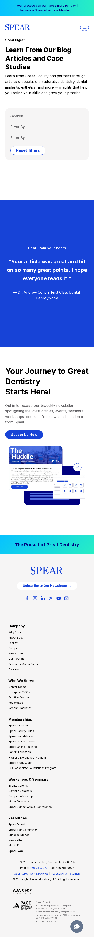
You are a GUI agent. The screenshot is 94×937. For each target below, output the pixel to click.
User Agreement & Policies (31, 873)
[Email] (66, 598)
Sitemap (74, 873)
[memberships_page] (47, 545)
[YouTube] (58, 598)
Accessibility (59, 873)
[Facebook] (27, 598)
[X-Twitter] (51, 598)
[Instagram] (35, 598)
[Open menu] (84, 27)
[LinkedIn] (43, 598)
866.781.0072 (39, 867)
